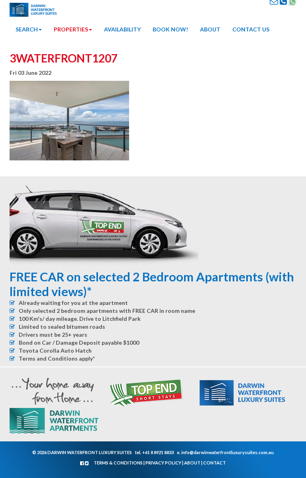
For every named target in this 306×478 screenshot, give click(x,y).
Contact (214, 462)
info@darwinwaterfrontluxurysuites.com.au (227, 452)
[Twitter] (87, 463)
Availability (122, 29)
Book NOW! (170, 29)
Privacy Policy (163, 462)
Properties (71, 29)
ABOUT (210, 29)
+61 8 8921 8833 (158, 452)
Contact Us (250, 29)
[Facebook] (82, 463)
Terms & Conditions (118, 462)
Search (27, 29)
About (192, 462)
